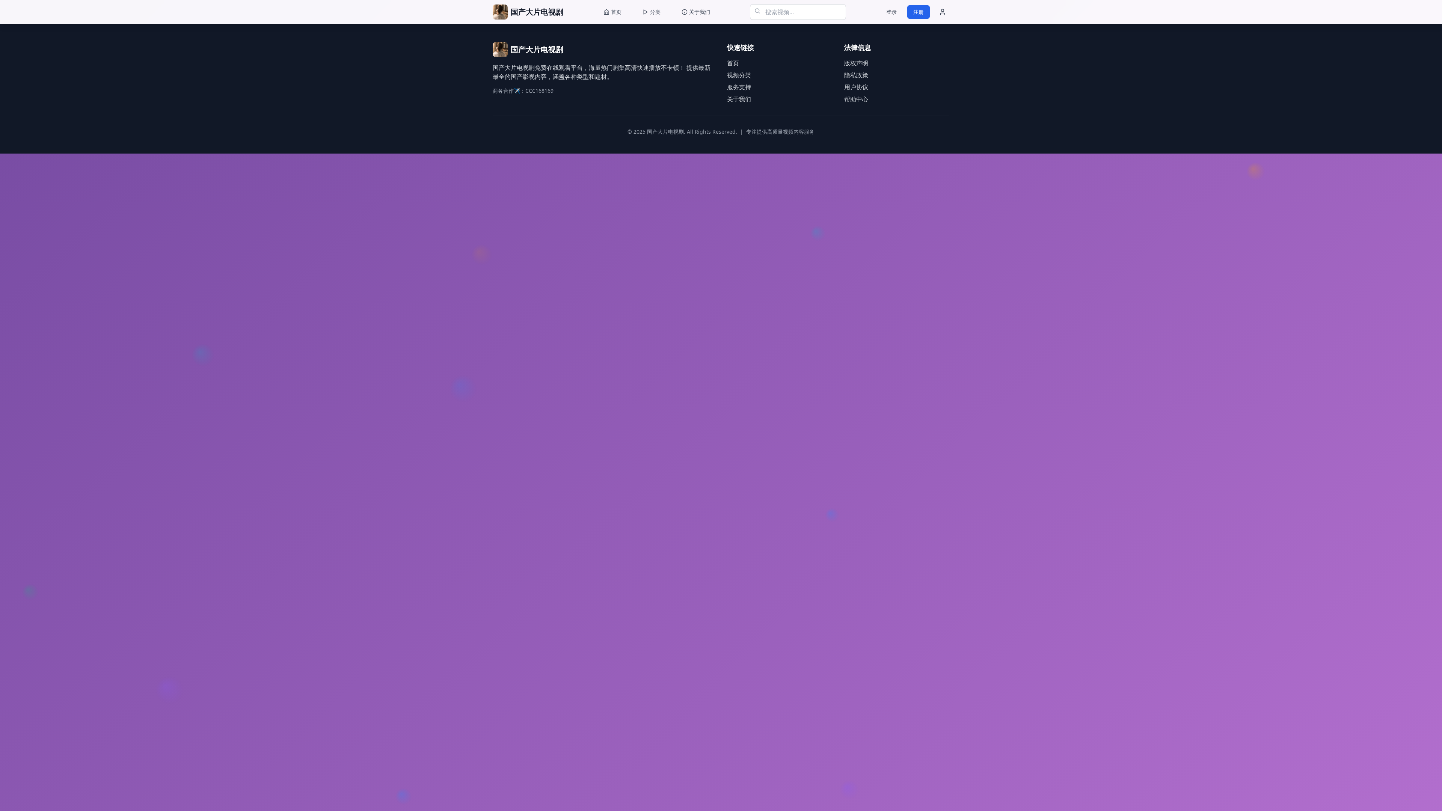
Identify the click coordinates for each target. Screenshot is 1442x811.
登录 (891, 11)
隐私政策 (856, 75)
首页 (733, 63)
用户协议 (856, 87)
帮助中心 (856, 99)
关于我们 (739, 99)
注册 (918, 11)
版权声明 (856, 63)
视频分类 (739, 75)
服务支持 (739, 87)
